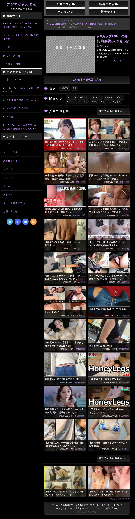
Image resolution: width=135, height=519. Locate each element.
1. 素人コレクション (14, 79)
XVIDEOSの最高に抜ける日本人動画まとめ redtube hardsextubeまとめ (81, 24)
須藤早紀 (65, 88)
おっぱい (71, 97)
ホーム (55, 505)
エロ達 (7, 47)
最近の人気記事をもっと (113, 111)
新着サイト (9, 194)
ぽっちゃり (96, 97)
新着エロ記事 (10, 161)
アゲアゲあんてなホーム (58, 20)
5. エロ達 (8, 117)
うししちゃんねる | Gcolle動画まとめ (21, 37)
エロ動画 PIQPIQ (14, 64)
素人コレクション (13, 56)
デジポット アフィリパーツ (119, 499)
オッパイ (109, 97)
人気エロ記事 (10, 152)
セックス (71, 101)
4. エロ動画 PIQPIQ (15, 108)
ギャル (120, 97)
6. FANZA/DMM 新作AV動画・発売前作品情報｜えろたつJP (20, 127)
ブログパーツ (96, 508)
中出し (94, 101)
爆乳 (74, 88)
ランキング (9, 186)
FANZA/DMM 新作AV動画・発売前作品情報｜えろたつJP (20, 25)
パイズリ (83, 101)
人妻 (103, 101)
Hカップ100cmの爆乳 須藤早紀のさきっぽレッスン (113, 40)
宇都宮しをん (114, 101)
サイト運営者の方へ (14, 203)
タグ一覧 (8, 178)
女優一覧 (8, 169)
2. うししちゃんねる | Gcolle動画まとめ (21, 90)
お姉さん (83, 97)
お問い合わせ (10, 211)
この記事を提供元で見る (87, 79)
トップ (7, 144)
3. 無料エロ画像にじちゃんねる (20, 100)
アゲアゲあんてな (21, 6)
